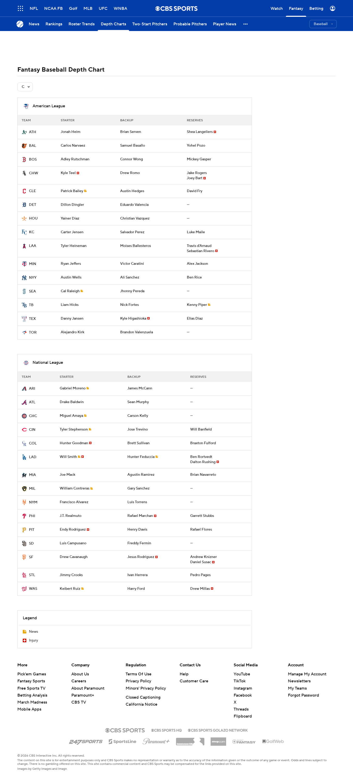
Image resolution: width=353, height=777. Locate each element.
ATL (32, 402)
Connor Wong (131, 159)
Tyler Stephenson (74, 429)
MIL (32, 488)
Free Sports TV (31, 688)
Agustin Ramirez (141, 474)
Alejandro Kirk (72, 332)
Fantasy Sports (31, 681)
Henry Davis (137, 529)
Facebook (243, 695)
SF (31, 557)
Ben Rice (194, 277)
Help (184, 674)
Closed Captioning (143, 697)
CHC (33, 416)
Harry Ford (136, 588)
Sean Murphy (138, 402)
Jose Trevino (137, 429)
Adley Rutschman (75, 159)
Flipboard (243, 716)
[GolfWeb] (273, 741)
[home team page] (24, 132)
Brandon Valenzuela (136, 332)
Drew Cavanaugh (74, 557)
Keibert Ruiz (70, 588)
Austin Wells (71, 277)
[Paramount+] (156, 740)
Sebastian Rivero (200, 251)
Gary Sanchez (138, 488)
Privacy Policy (138, 681)
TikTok (239, 681)
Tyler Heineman (74, 246)
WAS (33, 588)
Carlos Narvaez (73, 145)
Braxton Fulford (203, 443)
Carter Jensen (72, 232)
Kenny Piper (197, 305)
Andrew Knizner (203, 557)
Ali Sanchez (129, 277)
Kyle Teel (68, 173)
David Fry (194, 191)
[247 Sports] (86, 740)
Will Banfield (201, 429)
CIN (32, 429)
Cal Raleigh (70, 291)
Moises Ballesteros (135, 246)
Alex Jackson (197, 263)
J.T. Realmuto (70, 516)
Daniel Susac (200, 562)
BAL (32, 146)
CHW (33, 173)
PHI (32, 516)
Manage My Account (307, 674)
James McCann (139, 388)
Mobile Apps (29, 709)
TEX (32, 318)
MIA (32, 475)
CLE (32, 191)
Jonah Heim (70, 132)
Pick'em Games (31, 674)
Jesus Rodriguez (140, 557)
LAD (32, 457)
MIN (32, 264)
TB (31, 305)
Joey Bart (194, 178)
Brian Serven (130, 132)
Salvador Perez (132, 232)
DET (32, 204)
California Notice (141, 704)
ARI (32, 388)
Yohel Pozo (196, 145)
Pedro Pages (200, 575)
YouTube (242, 674)
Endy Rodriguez (73, 529)
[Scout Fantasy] (244, 741)
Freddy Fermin (139, 543)
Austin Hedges (132, 191)
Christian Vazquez (135, 218)
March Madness (32, 702)
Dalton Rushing (203, 462)
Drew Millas (200, 588)
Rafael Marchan (140, 516)
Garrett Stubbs (202, 516)
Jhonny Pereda (132, 291)
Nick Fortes (129, 305)
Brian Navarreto (203, 474)
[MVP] (218, 739)
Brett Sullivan (138, 443)
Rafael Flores (201, 529)
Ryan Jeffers (71, 263)
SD (31, 543)
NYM (33, 502)
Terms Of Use (138, 674)
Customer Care (194, 681)
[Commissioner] (190, 739)
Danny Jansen (72, 318)
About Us (80, 674)
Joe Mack (67, 474)
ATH (32, 132)
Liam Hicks (70, 305)
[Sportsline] (122, 740)
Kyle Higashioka (133, 318)
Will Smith (68, 457)
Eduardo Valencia (134, 204)
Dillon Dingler (72, 204)
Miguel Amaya (71, 415)
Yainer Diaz (70, 218)
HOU (33, 218)
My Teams (297, 688)
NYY (32, 277)
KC (31, 232)
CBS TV (78, 702)
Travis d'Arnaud (199, 246)
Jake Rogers (197, 173)
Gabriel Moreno (73, 388)
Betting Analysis (32, 695)
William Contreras (74, 488)
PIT (31, 529)
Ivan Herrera (137, 575)
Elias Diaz (195, 318)
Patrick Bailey (72, 191)
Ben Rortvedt (201, 457)
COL (33, 443)
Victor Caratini (132, 263)
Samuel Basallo (132, 145)
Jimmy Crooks (71, 575)
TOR (33, 332)
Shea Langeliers (200, 132)
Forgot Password (303, 695)
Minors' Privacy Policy (146, 688)
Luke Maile (196, 232)
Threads (241, 709)
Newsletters (299, 681)
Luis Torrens (137, 502)
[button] (245, 24)
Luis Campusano (73, 543)
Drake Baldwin (72, 402)
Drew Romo (130, 173)
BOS (33, 159)
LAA (32, 246)
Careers (78, 681)
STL (32, 575)
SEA (32, 291)
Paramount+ (82, 695)
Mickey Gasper (199, 159)
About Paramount (87, 688)
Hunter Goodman (74, 443)
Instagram (243, 688)
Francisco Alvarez (74, 502)
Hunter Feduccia (141, 457)
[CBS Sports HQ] (166, 729)
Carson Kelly (137, 415)
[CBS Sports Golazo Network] (218, 729)
